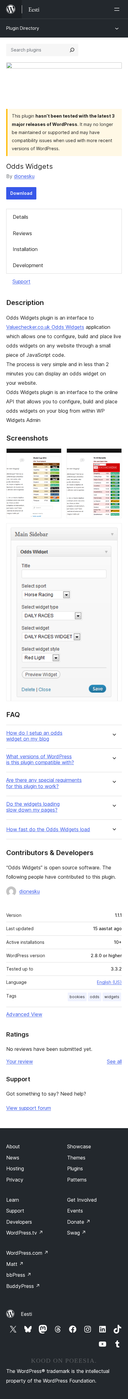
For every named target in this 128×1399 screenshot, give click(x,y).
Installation (25, 249)
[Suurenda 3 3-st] (113, 531)
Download (21, 193)
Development (28, 265)
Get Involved (82, 1200)
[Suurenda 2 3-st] (113, 457)
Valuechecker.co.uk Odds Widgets (45, 327)
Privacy (14, 1180)
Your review (19, 1061)
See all (114, 1061)
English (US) (109, 982)
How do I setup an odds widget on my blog (34, 736)
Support (21, 281)
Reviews (22, 233)
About (13, 1146)
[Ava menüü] (118, 9)
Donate (78, 1222)
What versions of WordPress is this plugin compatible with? (40, 759)
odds (94, 996)
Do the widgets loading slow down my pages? (33, 807)
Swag (76, 1233)
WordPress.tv (24, 1233)
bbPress (18, 1275)
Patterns (77, 1180)
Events (75, 1211)
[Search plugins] (72, 50)
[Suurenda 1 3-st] (53, 457)
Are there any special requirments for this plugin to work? (44, 783)
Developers (19, 1222)
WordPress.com (27, 1253)
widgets (111, 996)
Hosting (15, 1168)
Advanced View (24, 1014)
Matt (15, 1264)
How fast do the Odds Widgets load (48, 829)
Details (20, 217)
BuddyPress (23, 1286)
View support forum (28, 1108)
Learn (12, 1200)
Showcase (79, 1146)
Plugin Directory (22, 28)
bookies (77, 996)
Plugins (75, 1168)
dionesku (24, 176)
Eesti (26, 1314)
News (12, 1158)
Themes (76, 1158)
